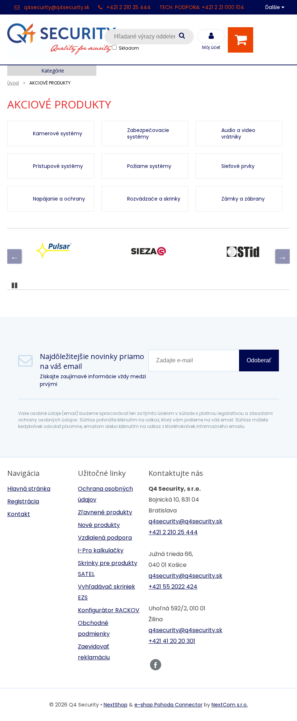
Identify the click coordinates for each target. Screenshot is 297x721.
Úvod (13, 83)
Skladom (129, 48)
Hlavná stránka (28, 489)
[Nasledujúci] (282, 256)
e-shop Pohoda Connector (168, 704)
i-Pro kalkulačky (101, 550)
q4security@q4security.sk (56, 7)
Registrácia (23, 501)
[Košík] (242, 40)
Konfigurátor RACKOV (108, 610)
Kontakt (18, 514)
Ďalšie (273, 7)
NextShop (115, 704)
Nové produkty (99, 525)
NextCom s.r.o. (230, 704)
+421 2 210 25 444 (128, 7)
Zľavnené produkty (105, 512)
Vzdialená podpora (105, 537)
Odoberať (259, 360)
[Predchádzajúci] (14, 256)
